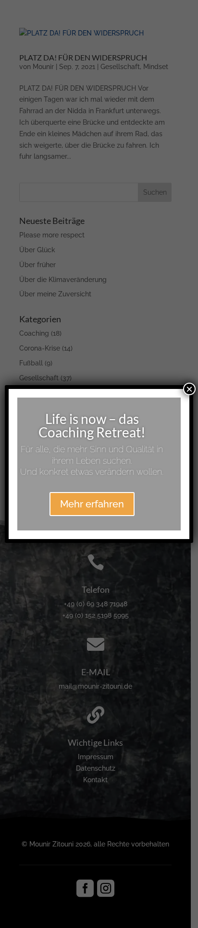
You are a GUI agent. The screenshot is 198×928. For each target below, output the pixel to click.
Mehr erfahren (92, 504)
